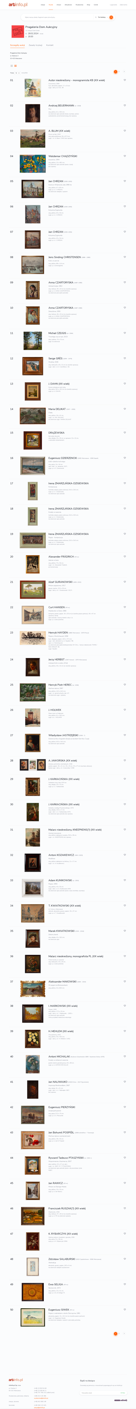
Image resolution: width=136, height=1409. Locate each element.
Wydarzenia (79, 5)
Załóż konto (123, 5)
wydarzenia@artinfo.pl (41, 1398)
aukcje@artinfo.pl (39, 1408)
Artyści (59, 5)
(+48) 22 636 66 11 (40, 1391)
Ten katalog (102, 17)
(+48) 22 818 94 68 (40, 1388)
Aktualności (68, 5)
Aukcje (43, 5)
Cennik (96, 5)
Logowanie (113, 5)
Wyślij (123, 1393)
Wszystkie (24, 73)
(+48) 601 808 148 (40, 1401)
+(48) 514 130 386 (40, 1396)
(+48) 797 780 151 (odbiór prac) (44, 1392)
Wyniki (51, 5)
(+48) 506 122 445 (40, 1405)
